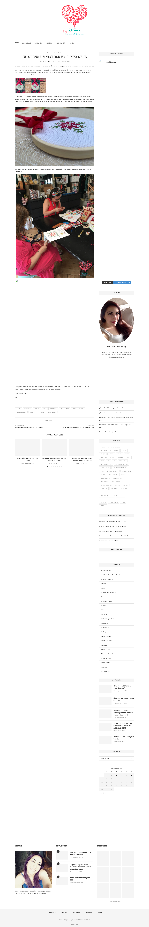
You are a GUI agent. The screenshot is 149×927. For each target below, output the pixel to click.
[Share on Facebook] (60, 420)
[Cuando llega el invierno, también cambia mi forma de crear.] (81, 447)
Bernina (111, 454)
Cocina (72, 43)
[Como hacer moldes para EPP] (62, 881)
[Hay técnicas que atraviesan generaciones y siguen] (125, 88)
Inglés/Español (126, 471)
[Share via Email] (66, 420)
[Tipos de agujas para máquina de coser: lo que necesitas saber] (62, 868)
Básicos (103, 584)
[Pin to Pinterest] (64, 420)
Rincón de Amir (105, 649)
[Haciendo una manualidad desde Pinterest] (62, 855)
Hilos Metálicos (21, 412)
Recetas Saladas (106, 641)
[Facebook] (121, 43)
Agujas (116, 450)
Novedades (104, 488)
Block (127, 454)
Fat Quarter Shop (106, 464)
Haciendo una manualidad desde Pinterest (81, 854)
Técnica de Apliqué (107, 654)
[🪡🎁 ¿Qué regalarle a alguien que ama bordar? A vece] (125, 221)
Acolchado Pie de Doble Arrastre (111, 575)
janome (103, 474)
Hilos (102, 471)
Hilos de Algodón (78, 408)
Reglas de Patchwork (107, 499)
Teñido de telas (106, 658)
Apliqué (103, 454)
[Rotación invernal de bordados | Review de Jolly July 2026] (54, 447)
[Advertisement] (116, 379)
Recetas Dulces (106, 636)
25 (121, 786)
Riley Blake (120, 499)
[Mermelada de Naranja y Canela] (105, 740)
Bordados (27, 408)
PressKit (87, 920)
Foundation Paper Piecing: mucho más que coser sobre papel (123, 713)
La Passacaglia (112, 474)
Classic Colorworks (116, 457)
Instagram (104, 614)
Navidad (32, 412)
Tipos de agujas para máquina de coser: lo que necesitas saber (80, 867)
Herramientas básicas (119, 468)
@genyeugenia (115, 901)
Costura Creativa (106, 601)
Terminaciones (105, 663)
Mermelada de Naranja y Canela (109, 432)
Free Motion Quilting (121, 464)
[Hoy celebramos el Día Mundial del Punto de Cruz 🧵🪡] (107, 202)
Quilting (49, 43)
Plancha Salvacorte (107, 492)
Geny (48, 61)
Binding (119, 454)
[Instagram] (125, 43)
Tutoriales (104, 667)
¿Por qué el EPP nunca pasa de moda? (111, 408)
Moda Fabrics (105, 481)
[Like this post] (58, 420)
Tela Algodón (113, 502)
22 (106, 786)
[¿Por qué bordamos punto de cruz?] (27, 447)
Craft (44, 408)
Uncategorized (105, 671)
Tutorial (103, 506)
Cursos (103, 606)
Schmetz (103, 502)
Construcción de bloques (109, 592)
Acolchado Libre (106, 450)
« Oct (100, 793)
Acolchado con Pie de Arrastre (110, 447)
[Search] (133, 43)
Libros (123, 474)
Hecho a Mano (65, 408)
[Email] (129, 43)
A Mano (19, 408)
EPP (115, 461)
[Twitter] (123, 43)
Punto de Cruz (61, 43)
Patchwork (38, 43)
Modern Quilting (117, 481)
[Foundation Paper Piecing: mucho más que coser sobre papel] (105, 713)
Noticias (125, 485)
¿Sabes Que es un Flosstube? (114, 531)
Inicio (17, 43)
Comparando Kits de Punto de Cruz (115, 521)
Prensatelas (120, 492)
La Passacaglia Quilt (107, 619)
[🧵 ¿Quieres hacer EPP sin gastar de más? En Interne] (107, 114)
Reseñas (104, 645)
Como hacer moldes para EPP (80, 879)
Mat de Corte (117, 478)
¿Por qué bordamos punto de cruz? (110, 413)
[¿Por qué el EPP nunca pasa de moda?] (105, 689)
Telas (123, 502)
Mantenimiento (105, 478)
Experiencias (53, 408)
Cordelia (36, 408)
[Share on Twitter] (62, 420)
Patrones (41, 412)
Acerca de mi (26, 43)
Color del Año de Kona (112, 541)
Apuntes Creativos (107, 579)
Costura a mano (106, 597)
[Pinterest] (127, 43)
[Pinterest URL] (102, 859)
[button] (18, 453)
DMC (109, 461)
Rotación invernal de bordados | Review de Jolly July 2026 (123, 726)
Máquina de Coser (106, 485)
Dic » (104, 793)
